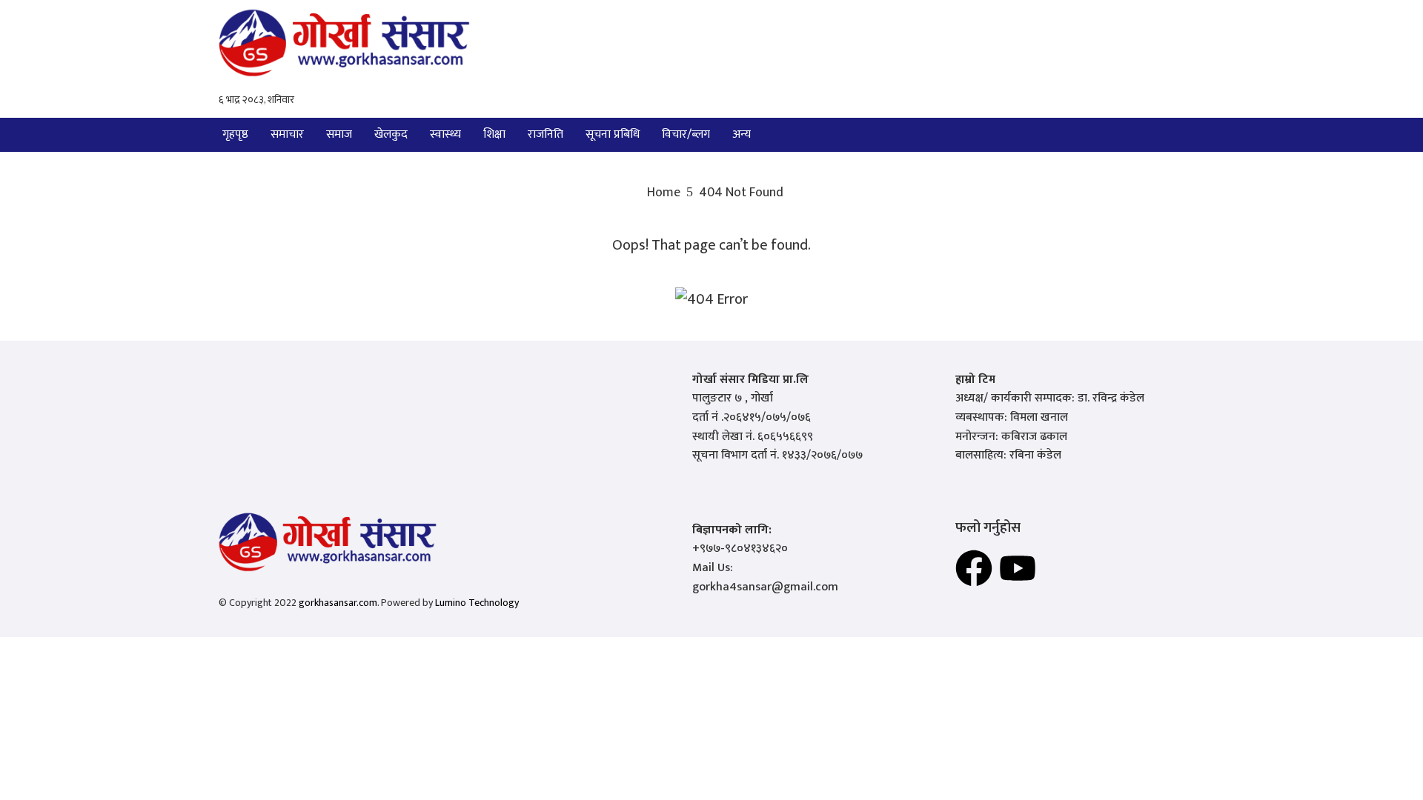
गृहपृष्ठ (235, 134)
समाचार (287, 134)
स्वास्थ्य (445, 134)
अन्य (741, 134)
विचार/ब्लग (686, 134)
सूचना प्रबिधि (613, 134)
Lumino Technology (477, 602)
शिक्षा (494, 134)
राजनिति (545, 134)
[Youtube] (1017, 568)
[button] (745, 135)
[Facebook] (973, 568)
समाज (339, 134)
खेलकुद (391, 134)
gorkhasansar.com (338, 602)
